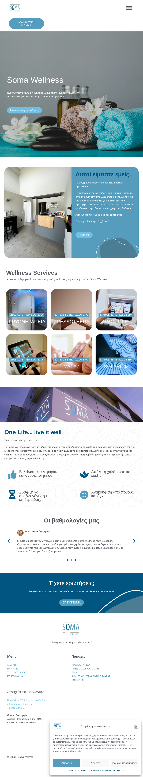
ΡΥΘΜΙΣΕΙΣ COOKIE (76, 770)
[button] (136, 726)
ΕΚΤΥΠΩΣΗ (118, 770)
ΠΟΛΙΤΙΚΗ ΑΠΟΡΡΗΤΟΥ (99, 770)
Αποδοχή (66, 762)
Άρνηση (95, 762)
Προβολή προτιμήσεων (124, 762)
